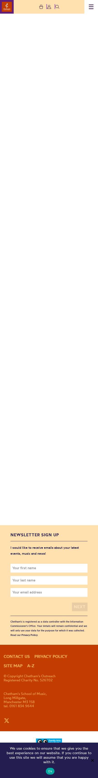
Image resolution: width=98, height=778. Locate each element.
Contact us (17, 656)
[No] (92, 760)
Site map (13, 665)
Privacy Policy (29, 635)
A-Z (30, 665)
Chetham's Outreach (7, 7)
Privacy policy (50, 656)
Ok (50, 771)
